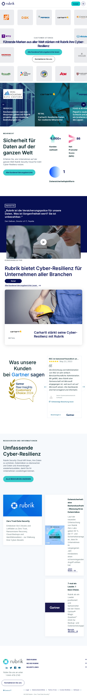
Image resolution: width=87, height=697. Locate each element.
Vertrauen (76, 690)
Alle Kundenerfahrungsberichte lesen (43, 52)
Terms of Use (52, 690)
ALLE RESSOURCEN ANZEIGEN (18, 479)
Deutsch (7, 690)
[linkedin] (7, 667)
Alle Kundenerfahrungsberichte (19, 172)
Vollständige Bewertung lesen (62, 402)
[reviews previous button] (45, 387)
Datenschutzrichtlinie (38, 690)
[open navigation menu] (83, 4)
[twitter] (11, 667)
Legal (27, 690)
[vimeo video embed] (43, 242)
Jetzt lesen (70, 570)
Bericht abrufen (71, 630)
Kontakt (75, 4)
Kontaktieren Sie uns (43, 59)
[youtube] (19, 667)
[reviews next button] (84, 387)
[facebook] (15, 667)
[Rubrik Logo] (8, 4)
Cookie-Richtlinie (65, 690)
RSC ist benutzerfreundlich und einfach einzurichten (64, 359)
